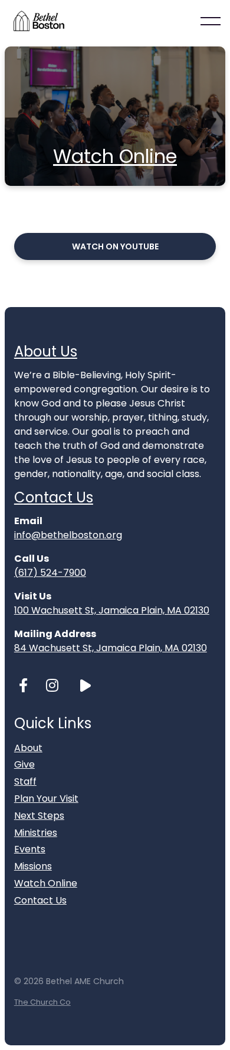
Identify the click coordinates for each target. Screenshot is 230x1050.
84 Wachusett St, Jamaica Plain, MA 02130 (110, 648)
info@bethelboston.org (68, 535)
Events (29, 849)
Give (24, 764)
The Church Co (42, 1002)
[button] (211, 21)
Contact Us (53, 497)
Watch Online (115, 156)
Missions (33, 866)
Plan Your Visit (46, 798)
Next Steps (39, 815)
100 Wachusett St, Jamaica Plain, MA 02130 (111, 610)
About (28, 748)
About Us (45, 351)
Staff (25, 781)
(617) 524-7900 (50, 572)
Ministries (35, 832)
